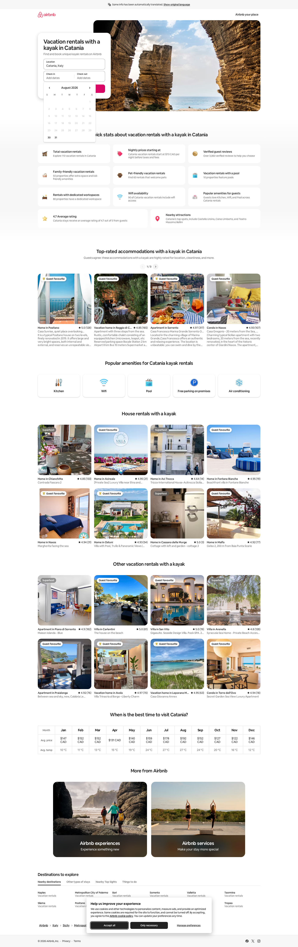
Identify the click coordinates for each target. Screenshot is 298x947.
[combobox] (74, 66)
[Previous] (142, 266)
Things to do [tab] (129, 881)
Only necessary (149, 925)
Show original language (177, 4)
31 (56, 137)
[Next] (155, 266)
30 (49, 137)
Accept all (109, 925)
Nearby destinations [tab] (49, 881)
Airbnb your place (246, 14)
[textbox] (58, 78)
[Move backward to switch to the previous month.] (50, 88)
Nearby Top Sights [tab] (106, 881)
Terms (77, 941)
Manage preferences (189, 925)
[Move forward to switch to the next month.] (90, 88)
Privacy (66, 941)
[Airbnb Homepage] (46, 14)
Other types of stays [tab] (78, 881)
